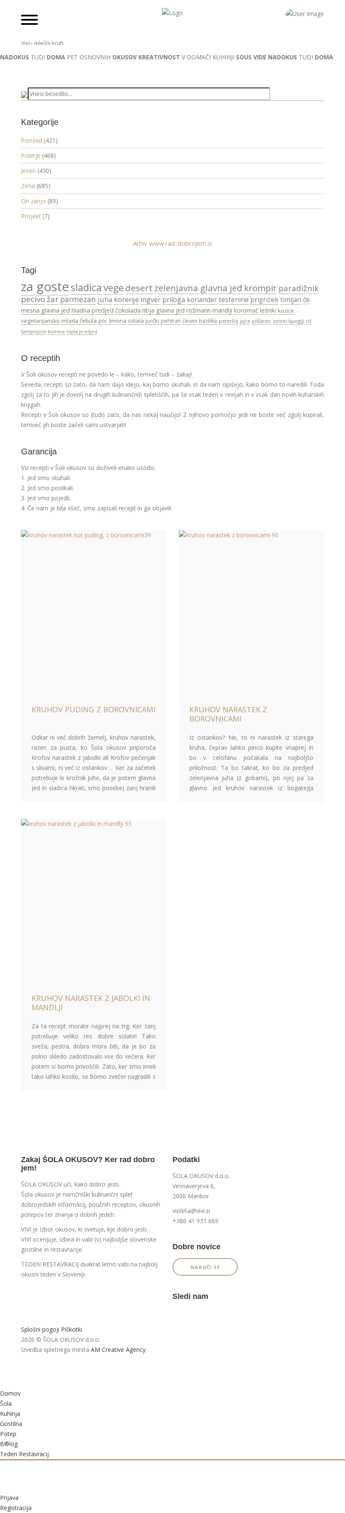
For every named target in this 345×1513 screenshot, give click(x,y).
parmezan (78, 299)
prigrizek (264, 299)
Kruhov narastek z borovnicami (228, 714)
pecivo (33, 299)
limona (117, 320)
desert (139, 288)
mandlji (222, 310)
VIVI (26, 1229)
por (102, 320)
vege (114, 287)
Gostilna (11, 1424)
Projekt (31, 216)
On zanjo (33, 201)
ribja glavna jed (163, 310)
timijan (290, 299)
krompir (260, 288)
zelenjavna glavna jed (198, 288)
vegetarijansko (40, 320)
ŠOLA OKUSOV (41, 1184)
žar (52, 299)
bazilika (208, 320)
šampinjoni (33, 331)
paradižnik (298, 288)
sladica (86, 287)
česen (190, 320)
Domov (10, 1393)
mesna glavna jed (45, 310)
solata (136, 320)
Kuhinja (10, 1413)
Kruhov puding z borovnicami (93, 709)
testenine (234, 299)
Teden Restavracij (24, 1454)
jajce (245, 321)
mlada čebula (79, 320)
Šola (6, 1403)
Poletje (30, 155)
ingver (151, 299)
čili (306, 299)
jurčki (152, 320)
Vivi (25, 43)
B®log (9, 1444)
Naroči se (205, 1267)
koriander (202, 299)
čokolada (128, 310)
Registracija (16, 1508)
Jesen (28, 171)
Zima (28, 186)
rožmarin (198, 310)
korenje (126, 299)
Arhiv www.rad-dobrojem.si (172, 243)
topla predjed (81, 331)
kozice (286, 310)
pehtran (171, 320)
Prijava (9, 1498)
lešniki (268, 310)
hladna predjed (93, 310)
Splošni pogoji (40, 1329)
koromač (246, 310)
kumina (56, 331)
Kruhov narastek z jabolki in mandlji (91, 1002)
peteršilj (228, 321)
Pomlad (31, 140)
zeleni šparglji (288, 321)
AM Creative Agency (118, 1350)
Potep (8, 1434)
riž (308, 321)
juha (105, 299)
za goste (45, 286)
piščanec (261, 321)
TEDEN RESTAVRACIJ (50, 1264)
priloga (173, 299)
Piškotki (71, 1329)
